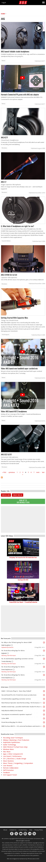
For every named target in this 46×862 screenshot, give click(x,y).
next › (38, 472)
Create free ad (17, 495)
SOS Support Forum (10, 775)
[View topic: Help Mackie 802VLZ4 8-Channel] (44, 711)
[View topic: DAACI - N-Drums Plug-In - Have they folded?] (44, 691)
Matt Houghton (6, 645)
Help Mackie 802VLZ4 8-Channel (12, 710)
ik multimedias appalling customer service (16, 699)
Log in (4, 2)
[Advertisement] (23, 519)
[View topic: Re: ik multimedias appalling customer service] (44, 659)
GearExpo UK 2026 (23, 580)
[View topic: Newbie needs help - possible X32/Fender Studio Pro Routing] (44, 707)
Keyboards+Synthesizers (7, 647)
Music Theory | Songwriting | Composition (18, 763)
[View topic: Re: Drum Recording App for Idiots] (44, 651)
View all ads (6, 495)
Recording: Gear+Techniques (8, 655)
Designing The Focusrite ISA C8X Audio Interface (23, 557)
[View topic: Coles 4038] (44, 718)
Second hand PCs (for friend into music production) (18, 695)
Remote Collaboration (10, 768)
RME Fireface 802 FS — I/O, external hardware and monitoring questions (22, 726)
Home (3, 14)
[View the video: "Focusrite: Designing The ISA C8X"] (23, 547)
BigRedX (4, 653)
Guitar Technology (9, 745)
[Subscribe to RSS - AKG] (23, 479)
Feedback (6, 772)
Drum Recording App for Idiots (11, 722)
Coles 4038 (5, 718)
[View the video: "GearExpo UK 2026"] (23, 570)
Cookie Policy (23, 830)
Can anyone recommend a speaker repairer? (16, 714)
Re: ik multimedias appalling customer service (17, 659)
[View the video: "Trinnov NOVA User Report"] (23, 592)
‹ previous (11, 472)
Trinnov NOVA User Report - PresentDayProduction (23, 602)
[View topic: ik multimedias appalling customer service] (44, 699)
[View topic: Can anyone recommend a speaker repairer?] (44, 714)
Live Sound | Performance (12, 756)
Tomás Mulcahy (6, 661)
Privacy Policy (39, 830)
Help (30, 830)
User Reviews (7, 766)
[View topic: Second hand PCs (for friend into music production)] (44, 695)
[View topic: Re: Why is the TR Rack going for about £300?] (44, 642)
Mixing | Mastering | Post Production (16, 740)
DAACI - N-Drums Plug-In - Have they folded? (16, 691)
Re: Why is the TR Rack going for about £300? (16, 642)
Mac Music (7, 752)
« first (4, 472)
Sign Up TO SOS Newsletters (23, 501)
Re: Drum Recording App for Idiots (13, 650)
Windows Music (8, 749)
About (5, 830)
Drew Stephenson (6, 669)
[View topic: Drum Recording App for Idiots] (44, 722)
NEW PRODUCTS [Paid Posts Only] (15, 747)
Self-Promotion (8, 770)
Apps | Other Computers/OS (13, 754)
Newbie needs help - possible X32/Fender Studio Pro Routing (21, 707)
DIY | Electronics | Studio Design (14, 759)
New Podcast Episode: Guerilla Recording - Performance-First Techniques (22, 703)
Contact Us (13, 830)
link (23, 42)
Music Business (8, 761)
